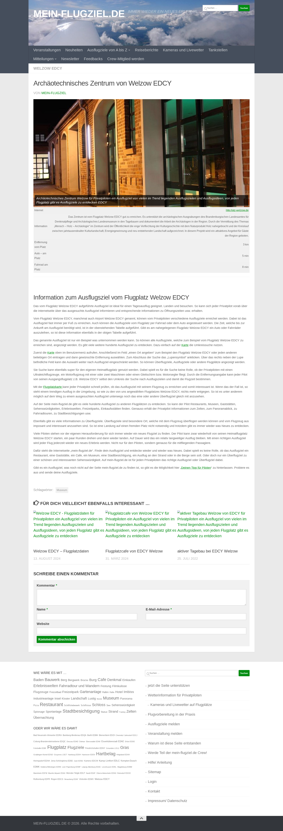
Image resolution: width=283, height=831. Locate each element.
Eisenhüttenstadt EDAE (112, 741)
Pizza (36, 705)
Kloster (66, 698)
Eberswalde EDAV (93, 741)
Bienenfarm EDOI (107, 735)
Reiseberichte (146, 50)
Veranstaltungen (47, 50)
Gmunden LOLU (112, 748)
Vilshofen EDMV (86, 779)
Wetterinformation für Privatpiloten (175, 695)
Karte (185, 345)
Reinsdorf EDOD (124, 773)
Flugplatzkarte (53, 387)
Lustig (92, 698)
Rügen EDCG (57, 779)
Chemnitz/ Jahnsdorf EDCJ (126, 735)
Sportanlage (54, 711)
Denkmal (114, 680)
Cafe (102, 679)
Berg (64, 680)
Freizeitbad (55, 692)
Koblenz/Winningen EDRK (51, 767)
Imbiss (129, 692)
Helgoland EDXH (123, 755)
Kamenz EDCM (91, 761)
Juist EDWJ (78, 761)
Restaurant (51, 704)
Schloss (98, 705)
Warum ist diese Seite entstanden (174, 743)
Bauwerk (52, 679)
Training (122, 712)
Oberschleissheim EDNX (106, 773)
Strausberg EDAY (71, 779)
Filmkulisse (119, 686)
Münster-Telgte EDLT (75, 773)
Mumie (99, 699)
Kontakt (154, 791)
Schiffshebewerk (72, 705)
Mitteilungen (43, 59)
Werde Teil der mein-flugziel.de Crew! (177, 753)
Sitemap (154, 772)
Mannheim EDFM (40, 773)
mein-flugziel (53, 93)
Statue (104, 712)
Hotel (119, 692)
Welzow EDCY (47, 68)
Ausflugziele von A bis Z (107, 50)
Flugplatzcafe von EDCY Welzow (134, 551)
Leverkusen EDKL (109, 767)
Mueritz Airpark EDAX (56, 773)
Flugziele (75, 747)
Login (152, 782)
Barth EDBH (92, 735)
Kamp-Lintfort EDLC (109, 760)
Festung (106, 686)
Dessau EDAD (72, 741)
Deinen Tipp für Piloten (196, 467)
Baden (38, 680)
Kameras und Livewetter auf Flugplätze (181, 705)
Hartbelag (105, 753)
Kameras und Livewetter (183, 50)
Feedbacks (93, 59)
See (108, 705)
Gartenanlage (90, 692)
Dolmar (82, 741)
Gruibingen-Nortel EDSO (43, 755)
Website (43, 624)
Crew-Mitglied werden (125, 59)
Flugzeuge (40, 692)
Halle (112, 692)
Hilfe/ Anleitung (160, 762)
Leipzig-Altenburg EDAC (91, 767)
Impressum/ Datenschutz (167, 801)
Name (42, 609)
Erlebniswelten (45, 686)
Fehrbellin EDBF (39, 748)
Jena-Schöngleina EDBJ (62, 761)
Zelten (131, 711)
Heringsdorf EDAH (41, 761)
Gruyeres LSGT (60, 755)
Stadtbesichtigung (81, 711)
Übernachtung (43, 717)
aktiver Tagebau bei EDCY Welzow (207, 551)
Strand (113, 711)
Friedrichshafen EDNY (95, 748)
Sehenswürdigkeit (123, 705)
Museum (62, 490)
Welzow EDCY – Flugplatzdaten (61, 551)
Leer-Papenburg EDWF (71, 767)
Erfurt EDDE (130, 741)
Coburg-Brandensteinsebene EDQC (49, 741)
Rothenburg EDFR (41, 779)
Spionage (39, 711)
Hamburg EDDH (74, 755)
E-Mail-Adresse (159, 609)
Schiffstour (86, 705)
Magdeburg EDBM (124, 767)
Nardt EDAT (90, 773)
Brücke (84, 680)
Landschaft (79, 698)
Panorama (126, 698)
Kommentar (47, 585)
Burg (93, 680)
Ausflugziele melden (164, 724)
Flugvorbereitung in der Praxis (171, 714)
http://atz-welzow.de (237, 210)
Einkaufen (128, 680)
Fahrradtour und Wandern (79, 686)
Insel (58, 698)
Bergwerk (74, 680)
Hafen (105, 692)
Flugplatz (56, 747)
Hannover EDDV (88, 755)
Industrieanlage (43, 698)
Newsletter (70, 59)
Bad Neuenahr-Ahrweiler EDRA (47, 735)
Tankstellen (217, 50)
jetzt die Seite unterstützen (169, 685)
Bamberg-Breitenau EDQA (74, 735)
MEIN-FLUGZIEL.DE (79, 13)
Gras (124, 747)
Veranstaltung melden (165, 733)
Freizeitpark (70, 692)
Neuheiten (74, 50)
